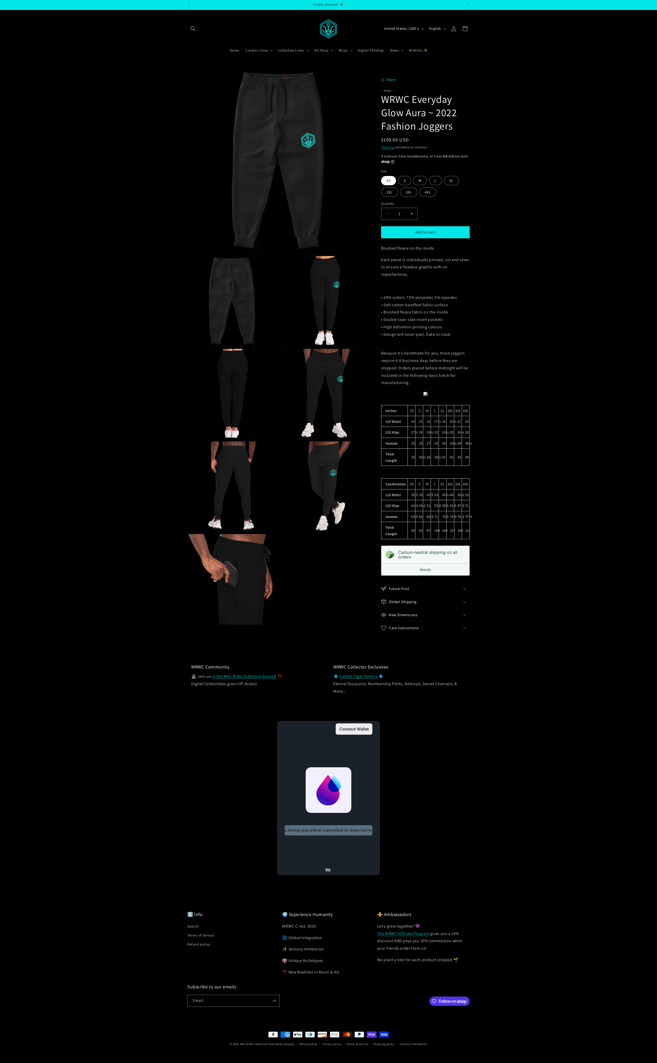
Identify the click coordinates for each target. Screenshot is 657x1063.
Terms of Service (200, 935)
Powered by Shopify (281, 1044)
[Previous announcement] (189, 5)
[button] (193, 28)
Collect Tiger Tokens (359, 676)
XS (389, 180)
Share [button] (391, 79)
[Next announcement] (468, 5)
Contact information (413, 1044)
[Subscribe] (273, 1001)
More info (425, 569)
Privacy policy (332, 1044)
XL (451, 180)
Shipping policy (383, 1044)
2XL (390, 192)
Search (193, 926)
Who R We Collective (253, 1044)
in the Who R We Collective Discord (244, 676)
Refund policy (198, 944)
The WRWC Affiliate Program (403, 933)
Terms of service (357, 1044)
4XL (428, 192)
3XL (409, 192)
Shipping (387, 147)
